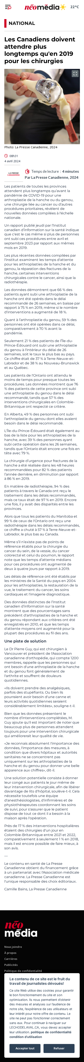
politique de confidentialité (51, 1032)
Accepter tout (25, 1048)
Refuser (59, 1048)
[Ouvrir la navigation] (8, 7)
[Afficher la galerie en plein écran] (75, 73)
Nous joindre (13, 947)
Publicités (11, 965)
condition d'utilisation (25, 1037)
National (22, 23)
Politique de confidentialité (23, 971)
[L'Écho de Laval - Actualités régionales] (42, 7)
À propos (10, 953)
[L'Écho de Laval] (21, 928)
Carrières (10, 959)
